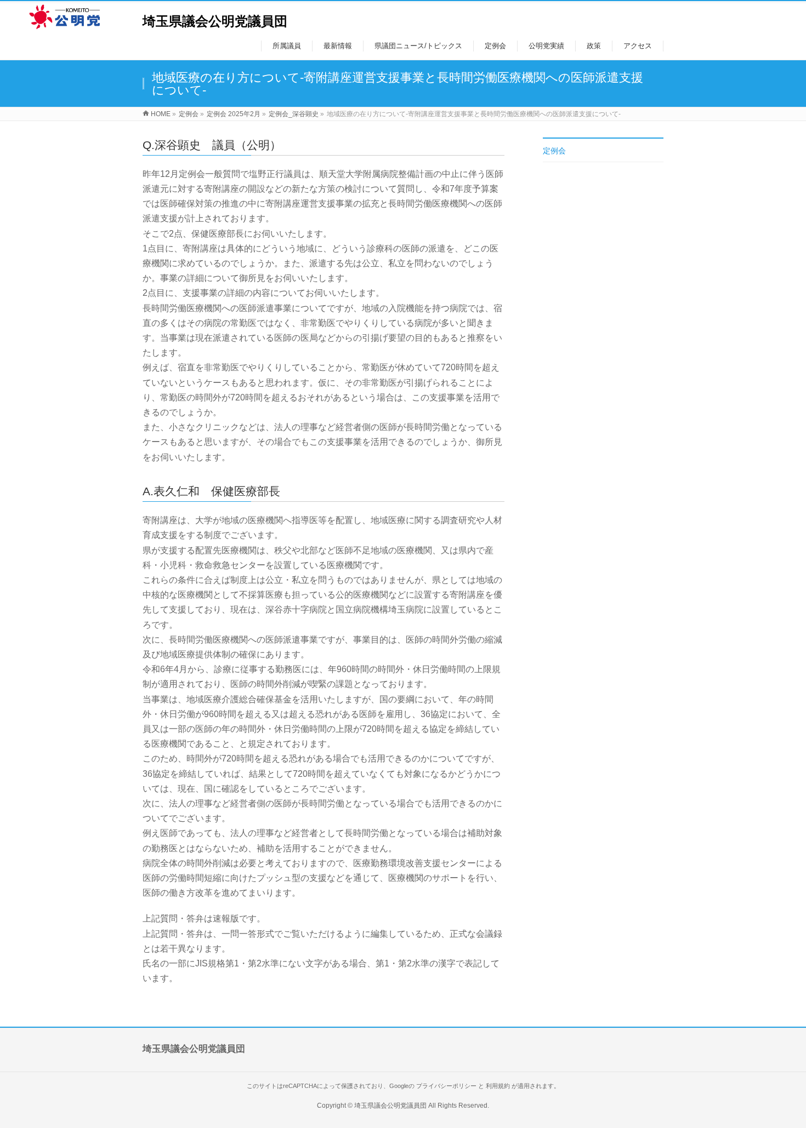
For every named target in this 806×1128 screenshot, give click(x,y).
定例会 (554, 150)
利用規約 (498, 1086)
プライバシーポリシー (446, 1086)
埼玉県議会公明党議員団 (215, 21)
